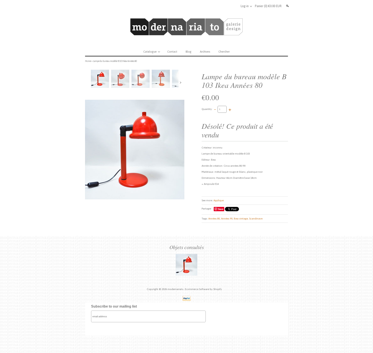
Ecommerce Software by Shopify (203, 289)
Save (220, 209)
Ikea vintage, (241, 218)
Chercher (224, 51)
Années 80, (214, 218)
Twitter (227, 6)
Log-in (244, 6)
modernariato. (176, 289)
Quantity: (207, 109)
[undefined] (134, 149)
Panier (268, 6)
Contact (172, 51)
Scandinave (255, 218)
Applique (218, 200)
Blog (188, 51)
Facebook (220, 6)
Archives (205, 51)
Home (88, 61)
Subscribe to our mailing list (114, 306)
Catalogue (150, 51)
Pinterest (234, 6)
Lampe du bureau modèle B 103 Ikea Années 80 (115, 61)
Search (287, 6)
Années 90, (227, 218)
